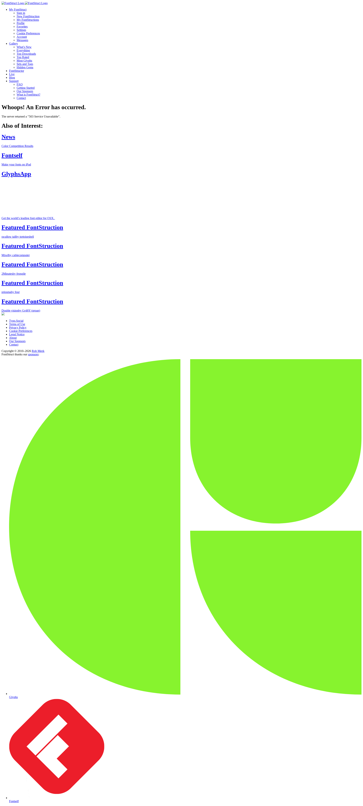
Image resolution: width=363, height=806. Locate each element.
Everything (23, 50)
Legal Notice (17, 334)
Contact (21, 98)
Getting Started (26, 87)
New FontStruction (28, 16)
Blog (12, 77)
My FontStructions (28, 19)
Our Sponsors (25, 91)
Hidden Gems (25, 67)
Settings (21, 30)
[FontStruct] (181, 3)
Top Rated (23, 57)
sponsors (33, 354)
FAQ (20, 84)
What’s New (24, 47)
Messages (22, 40)
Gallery (13, 43)
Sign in (21, 13)
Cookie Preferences (28, 33)
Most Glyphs (24, 60)
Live (12, 74)
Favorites (22, 26)
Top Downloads (26, 53)
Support (14, 81)
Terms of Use (17, 324)
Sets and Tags (25, 64)
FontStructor (16, 70)
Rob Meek (38, 351)
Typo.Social (16, 320)
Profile (21, 23)
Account (22, 36)
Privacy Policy (17, 327)
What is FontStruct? (28, 94)
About (13, 337)
